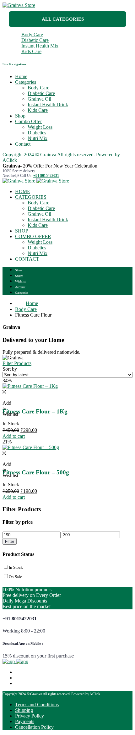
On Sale (15, 576)
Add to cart (14, 436)
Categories (25, 82)
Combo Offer (28, 121)
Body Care (32, 34)
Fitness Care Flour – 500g (36, 472)
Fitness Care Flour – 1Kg (35, 411)
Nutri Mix (37, 138)
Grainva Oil (39, 99)
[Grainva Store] (19, 5)
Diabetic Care (35, 40)
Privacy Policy (29, 715)
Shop (20, 115)
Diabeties (37, 132)
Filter (9, 541)
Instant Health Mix (39, 45)
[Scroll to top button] (125, 710)
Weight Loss (40, 127)
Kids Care (31, 51)
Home (21, 76)
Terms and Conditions (37, 704)
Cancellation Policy (34, 727)
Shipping (24, 710)
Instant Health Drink (48, 104)
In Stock (16, 567)
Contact (22, 144)
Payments (24, 721)
